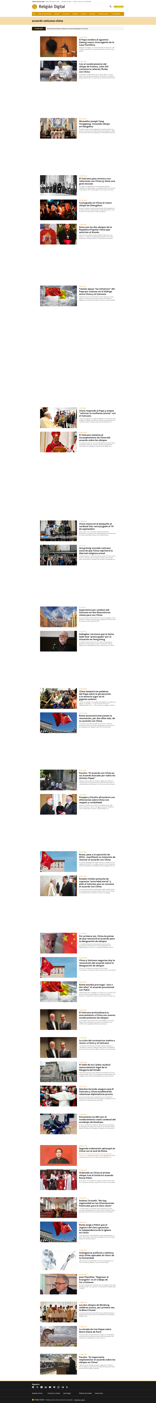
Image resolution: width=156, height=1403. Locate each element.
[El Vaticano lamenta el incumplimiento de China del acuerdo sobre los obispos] (58, 442)
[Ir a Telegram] (63, 1387)
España (56, 14)
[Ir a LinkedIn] (46, 1387)
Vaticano (66, 14)
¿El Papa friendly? (66, 1)
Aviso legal (67, 1393)
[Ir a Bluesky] (54, 1387)
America (75, 14)
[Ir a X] (37, 1387)
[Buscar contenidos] (110, 6)
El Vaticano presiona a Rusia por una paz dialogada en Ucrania (67, 28)
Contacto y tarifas (54, 1393)
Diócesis (92, 14)
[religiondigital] (38, 1399)
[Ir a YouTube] (50, 1387)
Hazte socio (99, 1393)
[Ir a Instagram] (41, 1387)
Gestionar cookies (79, 1400)
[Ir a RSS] (67, 1387)
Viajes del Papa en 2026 (52, 1)
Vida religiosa (103, 14)
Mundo (83, 14)
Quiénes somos (37, 1393)
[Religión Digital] (48, 6)
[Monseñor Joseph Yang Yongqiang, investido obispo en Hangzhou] (58, 128)
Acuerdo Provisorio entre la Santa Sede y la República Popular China (95, 1154)
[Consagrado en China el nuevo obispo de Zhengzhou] (58, 210)
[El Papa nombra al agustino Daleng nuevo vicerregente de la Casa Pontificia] (58, 46)
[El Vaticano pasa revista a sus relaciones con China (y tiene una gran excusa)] (58, 185)
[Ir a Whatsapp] (58, 1387)
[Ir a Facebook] (33, 1387)
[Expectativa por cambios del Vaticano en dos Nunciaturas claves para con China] (58, 617)
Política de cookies (85, 1393)
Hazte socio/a (118, 6)
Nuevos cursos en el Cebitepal (82, 1)
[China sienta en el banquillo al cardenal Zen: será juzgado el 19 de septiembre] (58, 530)
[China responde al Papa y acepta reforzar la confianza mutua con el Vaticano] (58, 417)
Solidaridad (115, 14)
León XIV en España (44, 14)
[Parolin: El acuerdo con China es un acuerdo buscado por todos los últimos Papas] (58, 780)
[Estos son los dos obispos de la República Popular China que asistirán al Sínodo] (58, 234)
